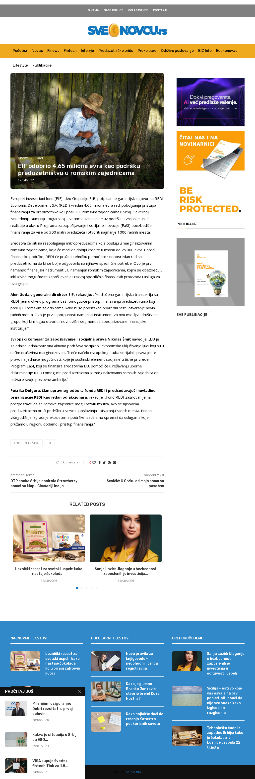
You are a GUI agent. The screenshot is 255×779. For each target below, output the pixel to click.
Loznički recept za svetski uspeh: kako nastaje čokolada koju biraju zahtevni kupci (62, 663)
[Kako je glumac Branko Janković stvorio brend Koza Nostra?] (106, 691)
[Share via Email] (114, 462)
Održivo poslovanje (177, 51)
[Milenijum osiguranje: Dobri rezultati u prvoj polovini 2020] (16, 708)
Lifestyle (20, 65)
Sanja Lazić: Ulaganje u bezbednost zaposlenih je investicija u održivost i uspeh (225, 663)
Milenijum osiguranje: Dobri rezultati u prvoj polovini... (52, 708)
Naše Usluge (113, 10)
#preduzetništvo (26, 443)
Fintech (70, 51)
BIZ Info (205, 51)
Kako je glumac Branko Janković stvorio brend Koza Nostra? (143, 691)
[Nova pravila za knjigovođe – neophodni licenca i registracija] (106, 661)
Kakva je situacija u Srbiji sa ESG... (54, 737)
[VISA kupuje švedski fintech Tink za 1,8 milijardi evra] (16, 765)
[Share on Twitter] (104, 462)
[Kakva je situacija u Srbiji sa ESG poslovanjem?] (16, 739)
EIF (50, 443)
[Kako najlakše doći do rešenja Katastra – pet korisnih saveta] (106, 722)
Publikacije (42, 65)
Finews (53, 51)
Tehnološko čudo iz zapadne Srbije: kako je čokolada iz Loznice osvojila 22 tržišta (225, 738)
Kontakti (160, 10)
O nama (93, 10)
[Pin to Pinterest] (109, 462)
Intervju (87, 51)
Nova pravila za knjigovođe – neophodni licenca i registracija (143, 661)
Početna (20, 51)
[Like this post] (94, 462)
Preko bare (147, 51)
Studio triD (133, 772)
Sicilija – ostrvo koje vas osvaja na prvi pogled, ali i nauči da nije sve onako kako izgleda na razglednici (224, 700)
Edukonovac (226, 51)
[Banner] (211, 200)
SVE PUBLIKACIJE (192, 314)
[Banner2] (211, 102)
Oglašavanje (138, 10)
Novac (37, 51)
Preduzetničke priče (116, 51)
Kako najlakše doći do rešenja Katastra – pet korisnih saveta (144, 719)
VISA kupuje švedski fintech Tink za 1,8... (50, 763)
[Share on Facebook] (100, 462)
